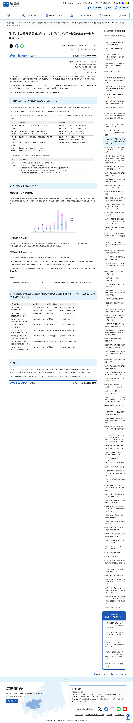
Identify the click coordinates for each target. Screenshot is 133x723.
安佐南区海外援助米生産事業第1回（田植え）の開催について (115, 346)
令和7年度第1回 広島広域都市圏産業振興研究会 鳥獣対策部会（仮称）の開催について (115, 332)
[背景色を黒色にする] (128, 3)
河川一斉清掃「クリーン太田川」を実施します (114, 273)
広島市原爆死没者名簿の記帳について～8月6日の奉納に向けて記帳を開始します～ (115, 221)
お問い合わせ (123, 7)
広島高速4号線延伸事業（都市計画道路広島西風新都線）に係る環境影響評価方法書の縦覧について (115, 117)
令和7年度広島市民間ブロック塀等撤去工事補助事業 (114, 528)
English (68, 3)
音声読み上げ (89, 3)
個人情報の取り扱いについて (95, 714)
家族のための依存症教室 (113, 607)
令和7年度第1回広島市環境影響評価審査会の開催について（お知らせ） (115, 582)
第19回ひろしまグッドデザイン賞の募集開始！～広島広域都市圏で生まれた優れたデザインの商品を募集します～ (115, 159)
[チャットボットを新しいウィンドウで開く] (127, 721)
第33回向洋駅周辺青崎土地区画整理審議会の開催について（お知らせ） (115, 420)
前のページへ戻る (102, 674)
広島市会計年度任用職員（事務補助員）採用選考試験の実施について (115, 563)
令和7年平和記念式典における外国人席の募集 (114, 96)
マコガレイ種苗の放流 (112, 556)
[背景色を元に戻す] (120, 3)
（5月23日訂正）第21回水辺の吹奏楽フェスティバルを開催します (115, 236)
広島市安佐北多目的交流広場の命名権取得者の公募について (115, 447)
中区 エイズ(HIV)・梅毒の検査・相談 (114, 665)
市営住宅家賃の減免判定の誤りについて (115, 214)
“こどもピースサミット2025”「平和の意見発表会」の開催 (114, 133)
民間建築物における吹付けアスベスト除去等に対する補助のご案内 (114, 488)
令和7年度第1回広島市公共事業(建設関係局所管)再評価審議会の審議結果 (115, 89)
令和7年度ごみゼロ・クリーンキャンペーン (115, 72)
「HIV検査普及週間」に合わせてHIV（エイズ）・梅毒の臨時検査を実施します (114, 635)
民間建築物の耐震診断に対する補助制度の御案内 (115, 516)
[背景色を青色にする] (123, 3)
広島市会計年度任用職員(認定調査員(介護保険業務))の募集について (115, 353)
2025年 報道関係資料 (57, 23)
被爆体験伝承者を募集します (114, 575)
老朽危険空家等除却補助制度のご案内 (115, 480)
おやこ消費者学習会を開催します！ (114, 49)
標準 (104, 3)
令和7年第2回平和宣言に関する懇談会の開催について (114, 413)
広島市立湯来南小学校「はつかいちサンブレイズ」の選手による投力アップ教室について (115, 590)
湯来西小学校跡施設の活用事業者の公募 (115, 522)
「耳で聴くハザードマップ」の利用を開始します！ (114, 125)
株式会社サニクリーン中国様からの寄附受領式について (114, 168)
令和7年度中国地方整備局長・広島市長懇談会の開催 (115, 43)
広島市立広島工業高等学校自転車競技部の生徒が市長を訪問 (115, 310)
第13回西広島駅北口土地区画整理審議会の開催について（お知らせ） (115, 265)
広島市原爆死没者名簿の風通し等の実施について (114, 379)
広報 (33, 23)
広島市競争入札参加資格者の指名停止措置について (115, 367)
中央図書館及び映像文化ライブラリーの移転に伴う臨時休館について (114, 429)
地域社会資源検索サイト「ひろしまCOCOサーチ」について (115, 386)
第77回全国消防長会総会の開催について (114, 228)
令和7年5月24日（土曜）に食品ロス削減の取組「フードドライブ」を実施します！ (115, 318)
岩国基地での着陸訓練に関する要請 (115, 304)
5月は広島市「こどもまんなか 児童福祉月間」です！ (114, 570)
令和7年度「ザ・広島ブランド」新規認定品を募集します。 (115, 501)
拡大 (108, 3)
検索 (109, 7)
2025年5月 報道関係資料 (76, 23)
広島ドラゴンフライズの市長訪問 (115, 467)
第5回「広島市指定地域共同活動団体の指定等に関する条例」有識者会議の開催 (115, 293)
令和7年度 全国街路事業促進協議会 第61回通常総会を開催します (115, 80)
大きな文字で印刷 (86, 49)
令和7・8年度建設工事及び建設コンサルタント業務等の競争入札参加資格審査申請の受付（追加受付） (115, 600)
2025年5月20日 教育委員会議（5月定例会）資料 (115, 258)
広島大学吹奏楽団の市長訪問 (114, 552)
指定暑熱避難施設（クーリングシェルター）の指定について (115, 186)
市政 (28, 23)
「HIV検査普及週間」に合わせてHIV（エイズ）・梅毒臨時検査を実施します (114, 625)
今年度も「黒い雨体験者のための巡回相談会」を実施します (115, 373)
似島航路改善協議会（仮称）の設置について (115, 361)
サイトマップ (79, 714)
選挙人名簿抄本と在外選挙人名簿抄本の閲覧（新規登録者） (115, 199)
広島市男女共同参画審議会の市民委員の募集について (115, 495)
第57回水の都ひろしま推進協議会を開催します (115, 37)
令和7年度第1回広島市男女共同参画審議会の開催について (115, 180)
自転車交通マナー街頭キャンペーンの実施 (114, 279)
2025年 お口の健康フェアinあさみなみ (114, 285)
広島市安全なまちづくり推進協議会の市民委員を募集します (114, 102)
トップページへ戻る (119, 674)
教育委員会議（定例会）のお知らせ (115, 407)
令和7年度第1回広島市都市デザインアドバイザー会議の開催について (115, 473)
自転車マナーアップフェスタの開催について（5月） (115, 547)
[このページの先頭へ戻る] (66, 679)
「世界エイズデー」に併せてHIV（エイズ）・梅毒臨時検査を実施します (114, 644)
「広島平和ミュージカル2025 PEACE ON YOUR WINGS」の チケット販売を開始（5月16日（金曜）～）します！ (115, 438)
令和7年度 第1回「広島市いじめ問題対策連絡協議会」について (115, 325)
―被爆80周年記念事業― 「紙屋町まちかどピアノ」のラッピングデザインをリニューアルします (115, 206)
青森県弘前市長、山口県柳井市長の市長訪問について (114, 252)
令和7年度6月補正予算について (114, 108)
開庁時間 (77, 689)
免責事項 (109, 714)
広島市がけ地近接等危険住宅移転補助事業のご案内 (115, 535)
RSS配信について (121, 714)
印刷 (72, 49)
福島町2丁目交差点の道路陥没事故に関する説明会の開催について (115, 244)
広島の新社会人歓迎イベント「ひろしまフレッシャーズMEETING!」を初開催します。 (115, 461)
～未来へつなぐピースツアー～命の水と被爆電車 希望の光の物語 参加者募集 (114, 57)
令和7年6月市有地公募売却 (114, 299)
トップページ (20, 23)
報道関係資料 (42, 23)
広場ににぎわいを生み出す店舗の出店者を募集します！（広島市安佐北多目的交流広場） (115, 399)
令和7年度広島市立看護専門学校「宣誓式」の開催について (114, 453)
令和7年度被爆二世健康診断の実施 (114, 193)
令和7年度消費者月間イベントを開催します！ (115, 340)
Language (77, 3)
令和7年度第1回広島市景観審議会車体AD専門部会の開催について (115, 65)
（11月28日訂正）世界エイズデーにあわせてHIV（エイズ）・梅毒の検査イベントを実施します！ (114, 655)
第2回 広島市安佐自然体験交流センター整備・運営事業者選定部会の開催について (115, 509)
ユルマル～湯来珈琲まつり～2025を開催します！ (114, 392)
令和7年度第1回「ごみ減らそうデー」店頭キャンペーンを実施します (115, 150)
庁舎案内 (13, 701)
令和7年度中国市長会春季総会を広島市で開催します (114, 541)
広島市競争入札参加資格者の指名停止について (115, 174)
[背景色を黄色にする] (126, 3)
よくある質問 (96, 7)
